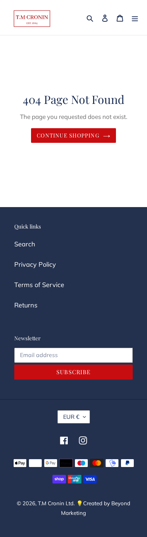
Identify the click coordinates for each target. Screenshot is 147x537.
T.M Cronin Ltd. (56, 503)
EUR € (71, 416)
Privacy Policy (35, 264)
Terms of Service (39, 285)
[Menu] (134, 17)
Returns (25, 305)
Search (24, 244)
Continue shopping (68, 135)
